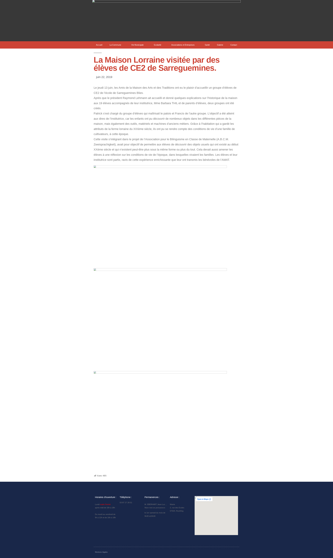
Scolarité (157, 45)
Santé (207, 45)
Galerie (220, 45)
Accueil (99, 45)
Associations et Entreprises (183, 45)
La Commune (115, 45)
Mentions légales (101, 552)
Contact (233, 45)
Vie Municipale (137, 45)
